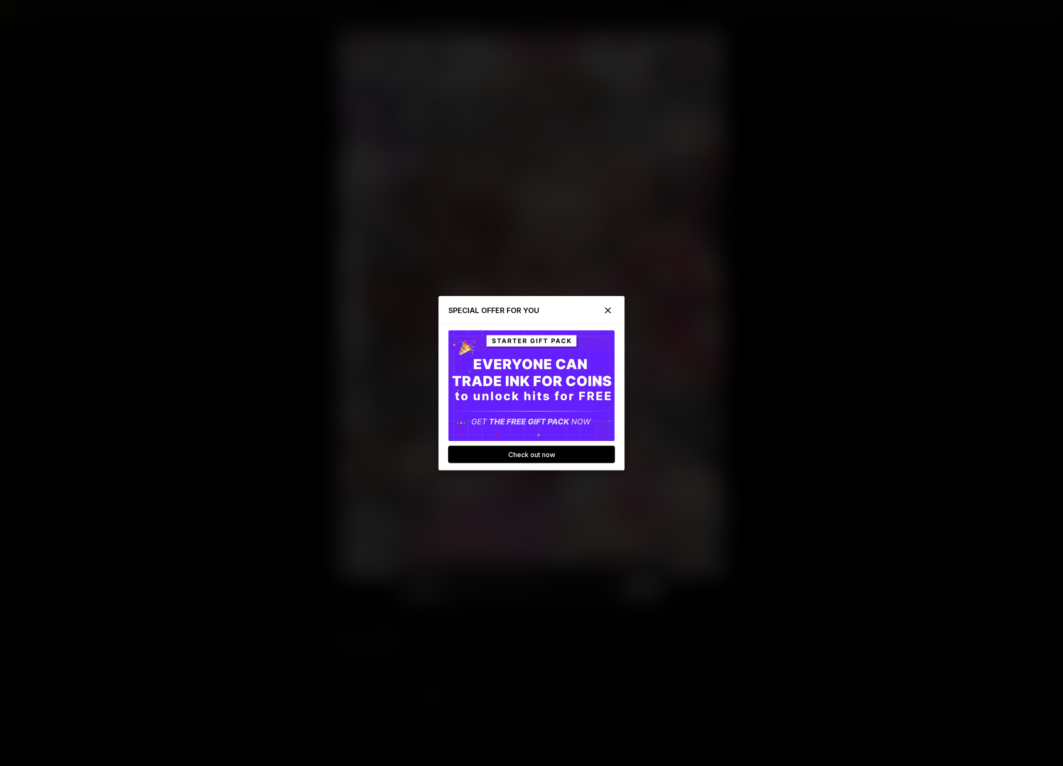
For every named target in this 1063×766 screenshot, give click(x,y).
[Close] (608, 310)
